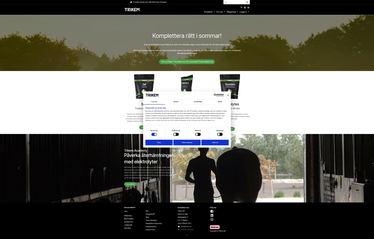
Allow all (215, 142)
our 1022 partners (157, 111)
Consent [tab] (154, 101)
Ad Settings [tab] (198, 101)
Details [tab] (176, 101)
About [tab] (220, 101)
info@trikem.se (186, 226)
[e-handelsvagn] (241, 7)
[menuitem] (245, 7)
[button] (187, 235)
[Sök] (247, 2)
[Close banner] (228, 95)
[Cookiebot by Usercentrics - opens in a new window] (215, 95)
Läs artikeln (130, 184)
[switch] (176, 134)
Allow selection (187, 142)
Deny (159, 142)
